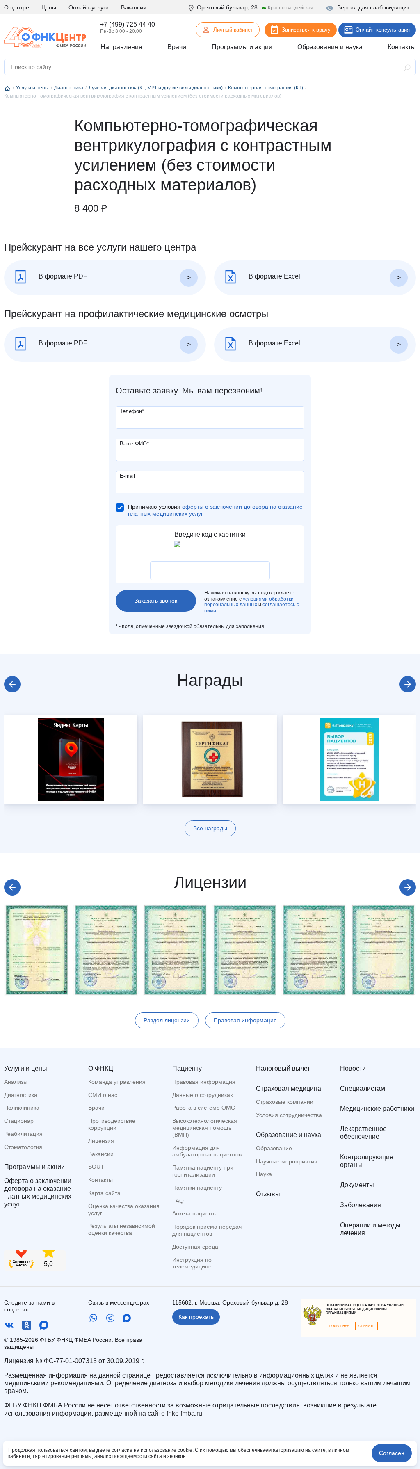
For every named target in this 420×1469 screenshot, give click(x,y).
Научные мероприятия (286, 1161)
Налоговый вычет (283, 1068)
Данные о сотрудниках (202, 1095)
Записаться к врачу (306, 30)
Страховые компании (284, 1102)
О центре (16, 7)
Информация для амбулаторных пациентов (207, 1151)
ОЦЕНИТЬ (366, 1326)
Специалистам (362, 1088)
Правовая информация (245, 1020)
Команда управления (117, 1081)
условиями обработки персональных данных (249, 602)
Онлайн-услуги (88, 7)
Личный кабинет (233, 30)
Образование (274, 1148)
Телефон (132, 411)
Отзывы (268, 1193)
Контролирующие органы (366, 1161)
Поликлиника (21, 1107)
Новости (353, 1068)
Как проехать (196, 1317)
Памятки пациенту (197, 1187)
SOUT (96, 1166)
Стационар (19, 1120)
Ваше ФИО (134, 444)
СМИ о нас (102, 1095)
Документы (357, 1184)
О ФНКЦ (100, 1068)
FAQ (178, 1200)
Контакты (100, 1180)
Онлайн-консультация (383, 30)
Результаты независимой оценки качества (121, 1229)
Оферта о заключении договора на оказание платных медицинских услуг (37, 1192)
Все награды (210, 828)
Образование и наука (288, 1134)
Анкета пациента (195, 1213)
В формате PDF (62, 276)
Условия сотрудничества (289, 1115)
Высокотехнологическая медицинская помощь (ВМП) (204, 1127)
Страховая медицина (288, 1088)
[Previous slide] (12, 684)
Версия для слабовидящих (373, 7)
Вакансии (133, 7)
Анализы (15, 1081)
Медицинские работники (377, 1108)
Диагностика (20, 1095)
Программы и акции (34, 1166)
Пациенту (187, 1068)
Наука (264, 1174)
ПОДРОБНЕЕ (339, 1326)
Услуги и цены (25, 1068)
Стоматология (23, 1147)
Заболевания (360, 1205)
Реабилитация (23, 1134)
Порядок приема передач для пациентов (207, 1230)
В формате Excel (273, 276)
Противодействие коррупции (111, 1124)
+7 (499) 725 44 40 (127, 24)
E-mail (127, 476)
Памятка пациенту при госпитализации (202, 1171)
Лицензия (101, 1141)
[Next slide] (407, 684)
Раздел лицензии (167, 1020)
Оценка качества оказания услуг (124, 1209)
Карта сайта (104, 1193)
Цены (48, 7)
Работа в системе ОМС (203, 1107)
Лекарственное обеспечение (363, 1132)
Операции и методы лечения (370, 1229)
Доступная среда (195, 1246)
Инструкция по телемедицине (192, 1263)
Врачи (96, 1107)
